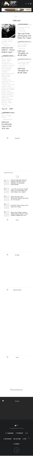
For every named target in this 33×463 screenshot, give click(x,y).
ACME (3, 58)
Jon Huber (4, 84)
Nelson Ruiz (4, 91)
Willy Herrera (5, 104)
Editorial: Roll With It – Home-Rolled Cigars (8, 50)
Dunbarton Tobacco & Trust (8, 73)
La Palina (4, 88)
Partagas (4, 94)
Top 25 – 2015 (7, 109)
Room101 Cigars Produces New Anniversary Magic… (19, 206)
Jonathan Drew (10, 84)
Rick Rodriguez (10, 96)
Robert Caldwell (5, 97)
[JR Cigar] (16, 255)
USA (6, 43)
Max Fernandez (5, 89)
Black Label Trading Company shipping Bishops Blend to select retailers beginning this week (19, 214)
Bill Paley (4, 60)
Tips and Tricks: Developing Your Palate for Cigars (24, 36)
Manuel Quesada (10, 88)
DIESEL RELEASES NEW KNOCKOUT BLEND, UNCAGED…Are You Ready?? (20, 198)
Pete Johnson (10, 94)
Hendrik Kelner (5, 81)
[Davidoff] (16, 9)
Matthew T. (9, 41)
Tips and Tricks (21, 28)
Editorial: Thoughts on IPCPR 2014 (23, 70)
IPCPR (7, 83)
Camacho (4, 62)
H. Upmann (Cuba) (6, 79)
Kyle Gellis (4, 86)
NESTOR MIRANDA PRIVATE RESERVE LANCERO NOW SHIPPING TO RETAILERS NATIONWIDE (19, 182)
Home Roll (4, 41)
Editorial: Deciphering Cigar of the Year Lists (7, 125)
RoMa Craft (4, 99)
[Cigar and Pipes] (16, 290)
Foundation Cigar (6, 76)
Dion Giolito (9, 67)
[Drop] (16, 220)
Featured (10, 39)
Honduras (11, 81)
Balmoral (9, 58)
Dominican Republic (6, 68)
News (3, 43)
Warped (10, 102)
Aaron (3, 115)
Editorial (5, 39)
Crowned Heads (5, 63)
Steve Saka (4, 100)
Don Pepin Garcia (6, 70)
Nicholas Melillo (10, 92)
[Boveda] (16, 401)
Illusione (3, 83)
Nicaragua (4, 92)
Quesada (4, 96)
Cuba (11, 63)
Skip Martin (10, 99)
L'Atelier (9, 86)
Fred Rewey (4, 78)
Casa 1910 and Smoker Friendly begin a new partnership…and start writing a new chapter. (19, 190)
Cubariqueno (5, 65)
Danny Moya (11, 65)
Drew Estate (4, 71)
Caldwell (9, 60)
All (2, 39)
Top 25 (3, 102)
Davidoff (4, 67)
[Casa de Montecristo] (16, 389)
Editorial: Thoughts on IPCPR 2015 (23, 53)
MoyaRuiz (11, 89)
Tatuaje (9, 100)
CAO (8, 62)
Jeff (25, 27)
